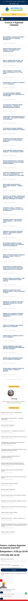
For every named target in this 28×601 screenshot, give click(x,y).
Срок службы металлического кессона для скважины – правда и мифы (13, 186)
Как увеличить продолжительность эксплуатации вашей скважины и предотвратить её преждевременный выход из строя (14, 525)
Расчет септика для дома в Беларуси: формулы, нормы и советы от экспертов (14, 256)
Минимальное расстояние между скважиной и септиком (13, 500)
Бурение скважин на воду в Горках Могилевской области (14, 436)
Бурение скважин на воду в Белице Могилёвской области (12, 470)
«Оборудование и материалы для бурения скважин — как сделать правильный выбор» (13, 443)
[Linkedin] (17, 3)
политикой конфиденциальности (14, 567)
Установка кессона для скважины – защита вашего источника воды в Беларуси (13, 140)
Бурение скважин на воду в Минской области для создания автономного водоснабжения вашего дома (12, 463)
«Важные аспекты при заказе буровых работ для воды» (13, 506)
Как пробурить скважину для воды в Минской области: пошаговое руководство (13, 38)
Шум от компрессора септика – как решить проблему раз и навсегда (13, 61)
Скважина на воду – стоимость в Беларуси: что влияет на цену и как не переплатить (13, 209)
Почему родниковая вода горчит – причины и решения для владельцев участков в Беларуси (13, 347)
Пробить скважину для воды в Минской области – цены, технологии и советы (14, 291)
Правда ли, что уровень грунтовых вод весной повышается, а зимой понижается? (13, 315)
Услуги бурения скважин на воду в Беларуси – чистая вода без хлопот (13, 151)
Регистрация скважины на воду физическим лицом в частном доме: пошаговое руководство (13, 244)
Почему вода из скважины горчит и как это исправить (13, 336)
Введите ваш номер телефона (7, 558)
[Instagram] (15, 3)
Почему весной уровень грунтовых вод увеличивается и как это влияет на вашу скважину (13, 162)
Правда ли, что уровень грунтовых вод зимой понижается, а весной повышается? (13, 303)
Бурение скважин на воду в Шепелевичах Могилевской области (13, 477)
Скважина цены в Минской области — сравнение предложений (12, 419)
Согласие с (11, 567)
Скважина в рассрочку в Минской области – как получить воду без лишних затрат (12, 233)
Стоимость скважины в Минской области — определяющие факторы (11, 457)
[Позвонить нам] (26, 593)
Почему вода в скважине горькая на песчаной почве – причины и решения (13, 370)
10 (21, 379)
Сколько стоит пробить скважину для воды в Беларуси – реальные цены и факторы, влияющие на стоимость (14, 197)
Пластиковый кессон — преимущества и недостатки (13, 430)
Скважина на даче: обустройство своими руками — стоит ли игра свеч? (12, 221)
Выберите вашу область (6, 564)
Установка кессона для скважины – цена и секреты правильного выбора (14, 129)
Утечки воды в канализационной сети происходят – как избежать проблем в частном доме (14, 118)
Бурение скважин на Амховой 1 (8, 531)
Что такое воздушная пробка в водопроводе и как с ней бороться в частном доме (13, 94)
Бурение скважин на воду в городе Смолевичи (11, 412)
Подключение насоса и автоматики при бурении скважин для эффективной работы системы (14, 450)
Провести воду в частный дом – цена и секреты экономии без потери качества (14, 279)
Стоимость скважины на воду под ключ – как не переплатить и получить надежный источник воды (13, 174)
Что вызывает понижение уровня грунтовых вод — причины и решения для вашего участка (13, 106)
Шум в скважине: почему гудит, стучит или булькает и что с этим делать (12, 72)
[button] (2, 19)
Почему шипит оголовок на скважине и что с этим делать (14, 83)
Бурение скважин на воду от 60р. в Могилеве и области (13, 495)
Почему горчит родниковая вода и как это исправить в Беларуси (13, 358)
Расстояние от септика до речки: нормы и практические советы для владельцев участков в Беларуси (13, 268)
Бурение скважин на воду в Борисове (9, 483)
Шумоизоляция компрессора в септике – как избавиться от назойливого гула (12, 50)
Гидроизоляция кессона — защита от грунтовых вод (13, 518)
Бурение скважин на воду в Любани (9, 512)
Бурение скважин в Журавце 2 (8, 489)
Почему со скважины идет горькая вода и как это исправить (13, 326)
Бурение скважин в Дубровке (7, 425)
